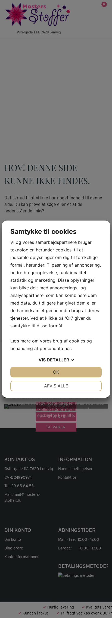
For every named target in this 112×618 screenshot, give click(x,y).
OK (56, 372)
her (67, 348)
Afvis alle (56, 386)
